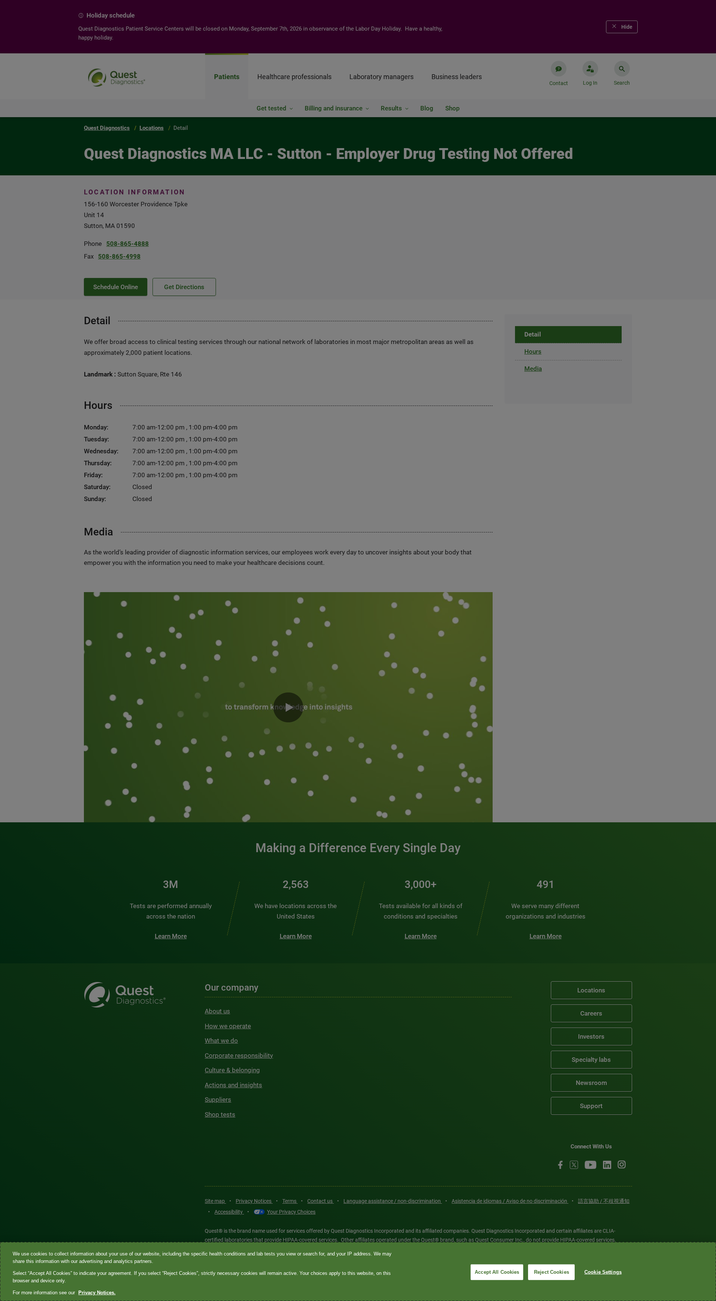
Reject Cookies (551, 1272)
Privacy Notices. (97, 1292)
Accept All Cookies (497, 1272)
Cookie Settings (603, 1272)
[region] (358, 1271)
